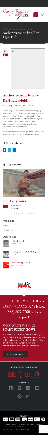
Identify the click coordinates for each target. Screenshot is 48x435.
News (24, 105)
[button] (35, 14)
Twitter (9, 150)
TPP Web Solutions (27, 429)
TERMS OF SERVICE (9, 424)
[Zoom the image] (24, 283)
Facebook (4, 150)
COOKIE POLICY (36, 424)
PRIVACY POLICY (24, 424)
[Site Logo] (16, 14)
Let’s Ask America (18, 241)
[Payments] (24, 418)
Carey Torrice (13, 105)
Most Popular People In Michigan (24, 252)
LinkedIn (14, 150)
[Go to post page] (24, 183)
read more (14, 208)
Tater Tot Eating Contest (20, 263)
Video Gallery (10, 230)
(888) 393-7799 (18, 312)
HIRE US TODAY (16, 354)
